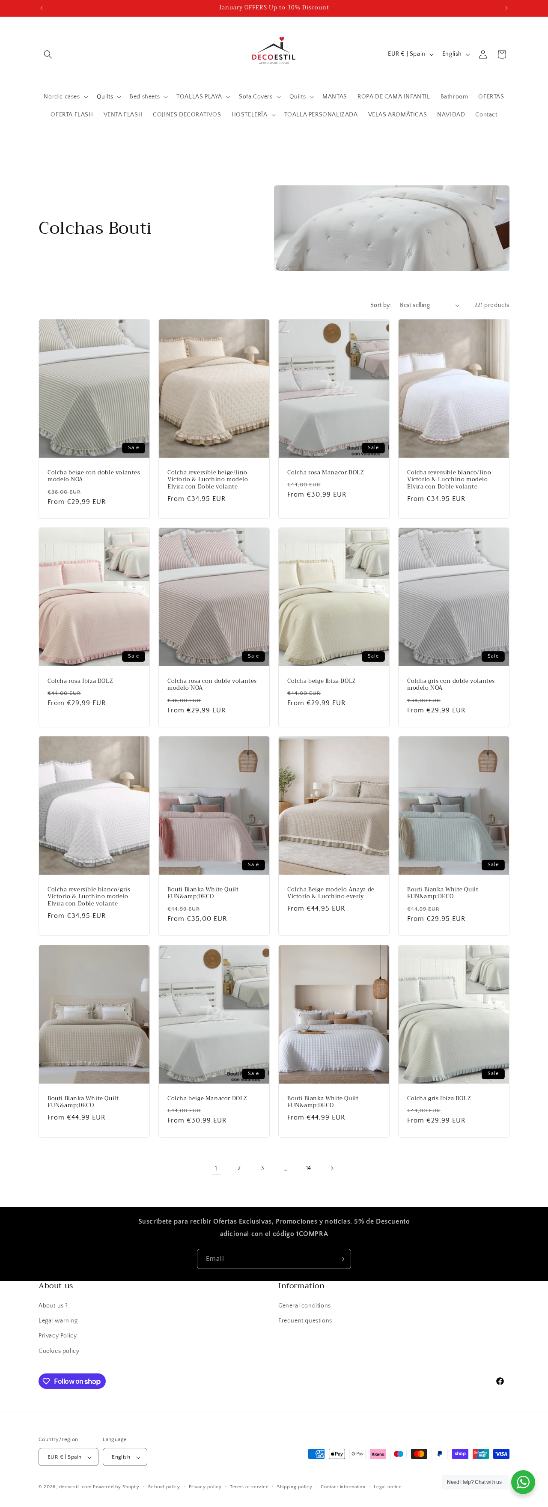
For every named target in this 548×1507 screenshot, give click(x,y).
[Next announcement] (506, 8)
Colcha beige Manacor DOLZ (207, 1098)
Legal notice (388, 1486)
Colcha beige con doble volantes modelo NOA (94, 476)
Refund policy (164, 1486)
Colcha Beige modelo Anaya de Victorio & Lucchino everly (331, 893)
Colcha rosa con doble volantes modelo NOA (212, 685)
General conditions (304, 1305)
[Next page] (331, 1168)
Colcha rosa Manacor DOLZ (325, 472)
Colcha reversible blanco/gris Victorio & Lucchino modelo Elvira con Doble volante (89, 897)
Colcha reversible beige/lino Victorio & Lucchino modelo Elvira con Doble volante (207, 480)
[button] (48, 54)
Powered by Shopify (116, 1487)
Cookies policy (59, 1351)
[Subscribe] (341, 1259)
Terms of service (249, 1486)
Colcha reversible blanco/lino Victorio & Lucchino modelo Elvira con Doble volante (449, 480)
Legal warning (58, 1321)
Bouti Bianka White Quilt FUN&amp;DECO (202, 893)
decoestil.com (75, 1487)
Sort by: (380, 305)
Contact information (343, 1486)
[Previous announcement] (41, 8)
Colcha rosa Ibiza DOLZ (80, 681)
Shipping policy (295, 1486)
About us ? (53, 1305)
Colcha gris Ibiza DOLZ (439, 1098)
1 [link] (216, 1168)
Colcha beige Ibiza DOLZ (321, 681)
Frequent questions (305, 1321)
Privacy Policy (58, 1336)
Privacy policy (205, 1486)
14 (308, 1168)
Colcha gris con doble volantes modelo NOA (451, 685)
